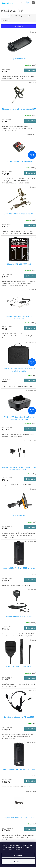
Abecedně (5, 20)
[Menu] (33, 3)
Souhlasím (18, 862)
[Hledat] (22, 3)
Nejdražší (14, 16)
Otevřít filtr (19, 26)
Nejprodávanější (24, 16)
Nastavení (18, 855)
